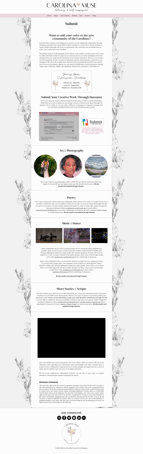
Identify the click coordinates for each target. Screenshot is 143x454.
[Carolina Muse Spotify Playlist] (74, 418)
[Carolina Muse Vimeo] (69, 418)
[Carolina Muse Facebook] (64, 418)
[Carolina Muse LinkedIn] (79, 418)
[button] (74, 16)
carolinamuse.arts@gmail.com (76, 208)
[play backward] (32, 166)
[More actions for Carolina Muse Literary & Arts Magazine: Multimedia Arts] (38, 225)
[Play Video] (49, 235)
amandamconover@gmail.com (46, 210)
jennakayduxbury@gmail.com (90, 302)
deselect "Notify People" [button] (99, 210)
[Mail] (84, 418)
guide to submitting (96, 129)
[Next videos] (109, 235)
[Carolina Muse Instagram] (59, 418)
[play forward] (110, 166)
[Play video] (59, 126)
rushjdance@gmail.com (61, 272)
